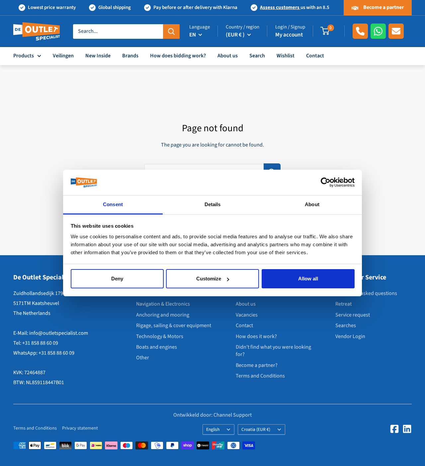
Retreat (343, 304)
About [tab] (312, 204)
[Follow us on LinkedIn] (407, 429)
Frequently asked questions (366, 293)
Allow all (308, 278)
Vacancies (247, 315)
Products (23, 55)
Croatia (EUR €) (255, 429)
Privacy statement (80, 428)
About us (227, 55)
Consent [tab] (113, 204)
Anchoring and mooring (162, 315)
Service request (352, 315)
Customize (208, 278)
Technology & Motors (159, 336)
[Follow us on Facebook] (394, 429)
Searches (345, 325)
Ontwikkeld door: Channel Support (212, 415)
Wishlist (286, 55)
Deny (117, 278)
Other (142, 357)
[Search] (171, 31)
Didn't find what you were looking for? (273, 350)
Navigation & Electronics (163, 304)
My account (289, 35)
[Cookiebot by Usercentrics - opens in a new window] (326, 183)
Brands (130, 55)
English (212, 429)
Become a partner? (257, 365)
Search (257, 55)
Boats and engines (156, 347)
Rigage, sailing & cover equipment (173, 325)
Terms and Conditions (260, 375)
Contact (315, 55)
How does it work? (256, 336)
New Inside (98, 55)
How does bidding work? (178, 55)
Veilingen (63, 55)
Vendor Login (350, 336)
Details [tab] (213, 204)
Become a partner (383, 7)
